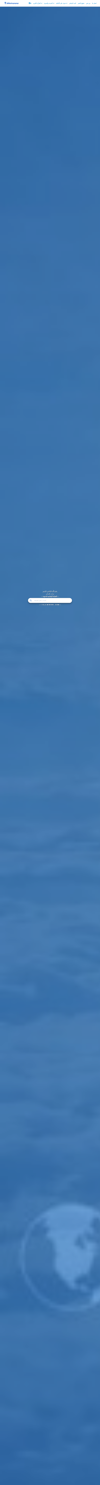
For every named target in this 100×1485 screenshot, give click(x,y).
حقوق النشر (81, 3)
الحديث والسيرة (48, 3)
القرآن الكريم (37, 3)
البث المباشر (72, 3)
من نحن (88, 3)
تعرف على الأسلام (61, 3)
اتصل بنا (94, 3)
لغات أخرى (29, 3)
